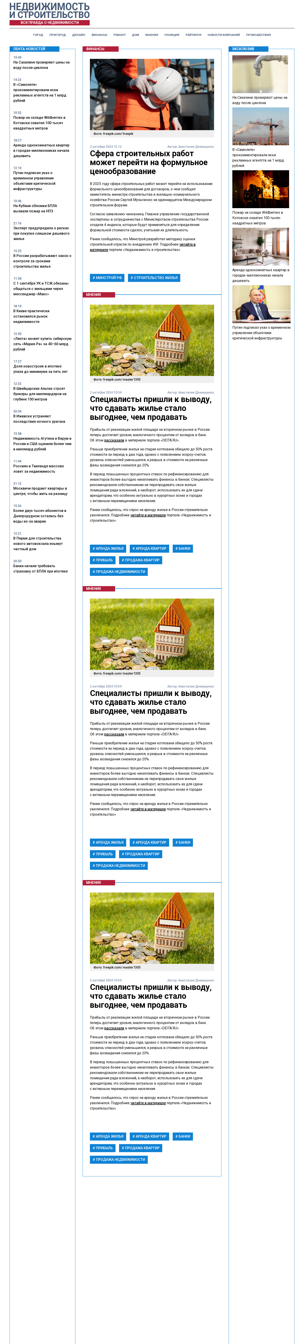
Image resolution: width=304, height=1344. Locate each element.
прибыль (104, 560)
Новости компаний (224, 35)
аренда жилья (109, 548)
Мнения (151, 35)
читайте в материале (148, 515)
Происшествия (258, 35)
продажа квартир (142, 560)
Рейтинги (193, 35)
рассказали (114, 440)
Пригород (57, 35)
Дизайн (78, 35)
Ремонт (119, 35)
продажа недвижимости (120, 572)
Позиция (171, 35)
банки (184, 548)
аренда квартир (150, 548)
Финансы (99, 35)
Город (38, 35)
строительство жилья (155, 278)
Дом (135, 35)
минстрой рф (108, 278)
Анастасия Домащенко (196, 146)
